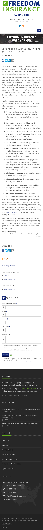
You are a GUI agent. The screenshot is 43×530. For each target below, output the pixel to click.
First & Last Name (10, 304)
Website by (7, 523)
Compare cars (12, 212)
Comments (6, 334)
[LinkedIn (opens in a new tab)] (20, 26)
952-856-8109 (11, 489)
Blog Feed (7, 259)
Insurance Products (9, 454)
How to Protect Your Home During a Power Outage (21, 410)
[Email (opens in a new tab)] (12, 60)
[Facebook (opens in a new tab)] (3, 60)
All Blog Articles (9, 266)
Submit (5, 355)
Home (4, 395)
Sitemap (24, 395)
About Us (5, 440)
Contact (17, 395)
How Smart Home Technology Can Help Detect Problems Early (19, 417)
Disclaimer (22, 521)
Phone (5, 319)
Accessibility (32, 521)
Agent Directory (8, 468)
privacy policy (26, 361)
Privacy (13, 521)
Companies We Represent (11, 464)
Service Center (7, 450)
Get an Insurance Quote (11, 459)
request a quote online (28, 388)
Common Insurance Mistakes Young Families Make (20, 424)
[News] (23, 26)
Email (4, 311)
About (10, 395)
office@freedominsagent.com (16, 496)
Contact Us (6, 445)
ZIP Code (6, 326)
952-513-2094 (11, 492)
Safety (6, 276)
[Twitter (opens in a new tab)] (6, 60)
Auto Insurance (9, 279)
